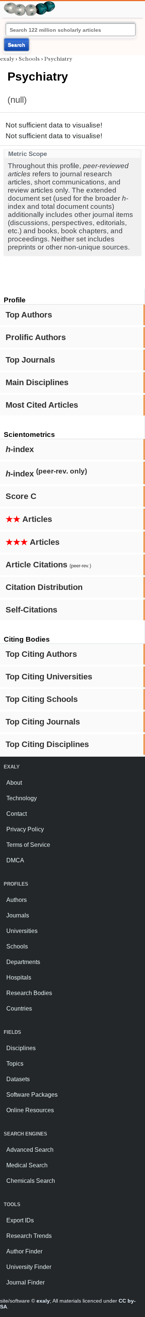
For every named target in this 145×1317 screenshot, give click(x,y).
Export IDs (20, 1220)
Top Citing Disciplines (47, 744)
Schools (29, 58)
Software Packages (32, 1095)
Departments (23, 962)
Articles (29, 519)
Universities (22, 931)
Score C (21, 496)
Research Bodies (29, 993)
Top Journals (30, 359)
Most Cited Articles (42, 405)
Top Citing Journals (43, 721)
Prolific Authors (36, 337)
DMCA (15, 860)
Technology (21, 798)
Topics (14, 1063)
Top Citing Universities (49, 676)
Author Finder (24, 1251)
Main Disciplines (37, 382)
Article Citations (48, 564)
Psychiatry (58, 58)
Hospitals (18, 977)
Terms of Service (28, 845)
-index (20, 449)
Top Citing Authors (41, 654)
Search (16, 45)
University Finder (28, 1267)
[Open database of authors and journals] (29, 4)
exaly (7, 58)
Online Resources (30, 1110)
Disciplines (21, 1048)
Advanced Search (30, 1150)
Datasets (18, 1079)
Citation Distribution (44, 587)
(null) (17, 100)
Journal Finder (25, 1282)
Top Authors (29, 314)
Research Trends (29, 1236)
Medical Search (27, 1165)
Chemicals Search (30, 1181)
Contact (16, 814)
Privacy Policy (25, 829)
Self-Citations (31, 609)
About (14, 783)
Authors (16, 900)
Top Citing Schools (42, 699)
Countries (19, 1008)
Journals (17, 915)
